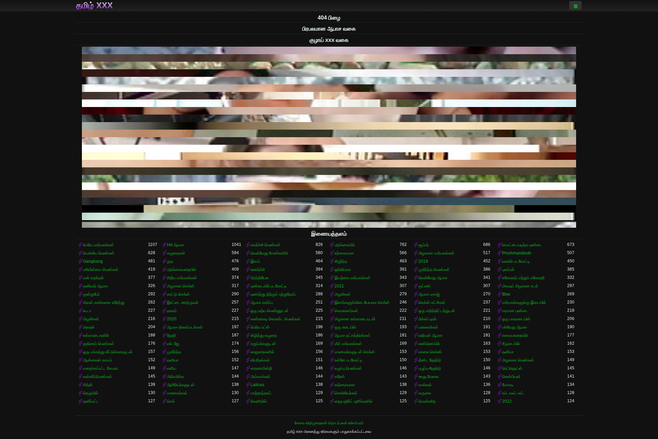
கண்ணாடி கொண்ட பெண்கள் (276, 319)
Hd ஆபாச (175, 244)
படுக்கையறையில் (181, 269)
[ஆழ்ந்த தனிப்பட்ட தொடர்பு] (329, 126)
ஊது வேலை (428, 376)
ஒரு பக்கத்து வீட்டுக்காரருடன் (108, 351)
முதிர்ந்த (174, 351)
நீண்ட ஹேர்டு (429, 360)
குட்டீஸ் (424, 286)
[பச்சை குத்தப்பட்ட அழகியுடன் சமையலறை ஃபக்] (329, 80)
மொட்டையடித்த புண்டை (522, 244)
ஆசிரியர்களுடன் (181, 384)
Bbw (506, 294)
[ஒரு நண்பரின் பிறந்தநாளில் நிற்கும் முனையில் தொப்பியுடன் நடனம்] (329, 133)
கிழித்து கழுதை (264, 335)
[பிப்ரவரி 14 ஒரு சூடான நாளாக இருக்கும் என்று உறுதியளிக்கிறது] (329, 58)
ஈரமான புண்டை (515, 310)
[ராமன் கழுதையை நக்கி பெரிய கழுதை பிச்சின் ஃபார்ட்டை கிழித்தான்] (329, 224)
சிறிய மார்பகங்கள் (182, 277)
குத (170, 261)
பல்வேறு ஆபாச (514, 327)
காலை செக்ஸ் (430, 351)
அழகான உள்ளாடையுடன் (355, 319)
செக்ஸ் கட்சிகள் (432, 302)
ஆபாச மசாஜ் (429, 294)
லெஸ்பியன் (511, 376)
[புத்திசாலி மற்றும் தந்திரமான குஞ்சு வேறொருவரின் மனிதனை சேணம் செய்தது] (329, 103)
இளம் (255, 261)
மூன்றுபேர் (91, 294)
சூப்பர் (423, 244)
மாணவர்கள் (177, 393)
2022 (507, 401)
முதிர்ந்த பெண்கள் (434, 269)
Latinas (257, 384)
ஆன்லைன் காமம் (97, 360)
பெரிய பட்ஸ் (260, 327)
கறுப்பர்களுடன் (263, 343)
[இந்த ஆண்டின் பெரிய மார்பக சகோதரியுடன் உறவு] (329, 141)
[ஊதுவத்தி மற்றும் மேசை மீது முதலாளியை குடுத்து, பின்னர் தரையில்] (329, 88)
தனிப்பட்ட (91, 401)
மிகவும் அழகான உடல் (520, 286)
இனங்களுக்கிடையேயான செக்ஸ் (362, 302)
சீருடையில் (511, 343)
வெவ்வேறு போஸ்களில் (269, 253)
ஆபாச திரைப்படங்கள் (185, 327)
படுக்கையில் (344, 244)
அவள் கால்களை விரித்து (103, 302)
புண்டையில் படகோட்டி (269, 286)
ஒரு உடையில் (345, 327)
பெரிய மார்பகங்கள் (98, 244)
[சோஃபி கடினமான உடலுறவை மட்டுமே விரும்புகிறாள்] (329, 148)
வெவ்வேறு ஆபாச (433, 277)
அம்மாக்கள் (260, 376)
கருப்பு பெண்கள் (348, 368)
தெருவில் (90, 393)
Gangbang (93, 261)
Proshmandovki (516, 253)
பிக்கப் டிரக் (427, 319)
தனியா (508, 351)
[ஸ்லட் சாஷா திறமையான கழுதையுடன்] (329, 201)
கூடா (87, 310)
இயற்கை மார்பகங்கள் (352, 277)
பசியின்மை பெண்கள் (101, 269)
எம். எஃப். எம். (513, 393)
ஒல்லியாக (342, 269)
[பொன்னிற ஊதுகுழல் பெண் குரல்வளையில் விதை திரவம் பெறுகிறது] (329, 156)
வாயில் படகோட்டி (516, 261)
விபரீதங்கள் (260, 360)
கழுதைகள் (176, 253)
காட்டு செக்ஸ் (178, 294)
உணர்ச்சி (258, 269)
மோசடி (507, 384)
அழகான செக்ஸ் (180, 286)
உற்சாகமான (344, 253)
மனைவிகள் (428, 327)
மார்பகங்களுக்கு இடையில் (524, 302)
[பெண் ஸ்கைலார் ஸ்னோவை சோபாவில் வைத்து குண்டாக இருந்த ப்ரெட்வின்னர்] (329, 178)
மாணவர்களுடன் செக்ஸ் (354, 351)
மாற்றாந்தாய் (261, 393)
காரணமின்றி (261, 368)
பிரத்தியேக (260, 277)
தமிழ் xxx (94, 5)
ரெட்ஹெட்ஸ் (512, 368)
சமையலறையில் (515, 335)
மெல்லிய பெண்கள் (98, 253)
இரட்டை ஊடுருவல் (182, 302)
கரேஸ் (339, 376)
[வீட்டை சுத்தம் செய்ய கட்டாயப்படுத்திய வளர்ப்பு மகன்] (329, 111)
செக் (171, 401)
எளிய (171, 368)
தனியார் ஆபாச (95, 286)
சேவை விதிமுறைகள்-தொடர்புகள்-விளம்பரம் (329, 423)
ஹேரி (171, 335)
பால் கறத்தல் (93, 277)
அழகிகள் (342, 294)
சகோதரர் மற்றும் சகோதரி (523, 277)
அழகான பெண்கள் (518, 360)
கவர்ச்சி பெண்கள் (266, 244)
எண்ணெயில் (429, 343)
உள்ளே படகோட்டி (348, 360)
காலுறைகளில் (262, 351)
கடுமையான (344, 384)
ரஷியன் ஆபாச (430, 335)
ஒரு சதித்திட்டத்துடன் (436, 310)
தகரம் (172, 310)
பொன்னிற (427, 401)
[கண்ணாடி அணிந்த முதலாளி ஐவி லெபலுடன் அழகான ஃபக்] (329, 95)
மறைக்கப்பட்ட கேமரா (100, 368)
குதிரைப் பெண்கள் (98, 343)
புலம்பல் (508, 269)
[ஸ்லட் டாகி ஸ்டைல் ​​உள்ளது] (329, 216)
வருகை (424, 393)
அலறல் (89, 327)
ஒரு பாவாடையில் (516, 319)
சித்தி (87, 384)
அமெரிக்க (175, 376)
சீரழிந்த (340, 261)
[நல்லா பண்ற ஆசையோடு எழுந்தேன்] (329, 118)
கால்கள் (425, 384)
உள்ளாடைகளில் (96, 335)
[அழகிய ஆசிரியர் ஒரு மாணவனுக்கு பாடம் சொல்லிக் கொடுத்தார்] (329, 194)
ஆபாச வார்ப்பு (262, 302)
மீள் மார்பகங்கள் (348, 343)
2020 (171, 319)
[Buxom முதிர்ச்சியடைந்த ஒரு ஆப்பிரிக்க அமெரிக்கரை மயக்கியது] (329, 50)
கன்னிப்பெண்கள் (97, 376)
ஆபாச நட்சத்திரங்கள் (352, 335)
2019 (423, 261)
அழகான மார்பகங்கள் (436, 253)
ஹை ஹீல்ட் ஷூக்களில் (353, 401)
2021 (339, 286)
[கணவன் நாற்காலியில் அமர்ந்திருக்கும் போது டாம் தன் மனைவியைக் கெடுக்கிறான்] (329, 171)
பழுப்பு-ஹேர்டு (429, 368)
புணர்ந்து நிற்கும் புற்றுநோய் (273, 294)
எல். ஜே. (173, 343)
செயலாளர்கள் (346, 310)
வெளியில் (259, 401)
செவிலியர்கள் (345, 393)
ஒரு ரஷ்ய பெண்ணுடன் (270, 310)
